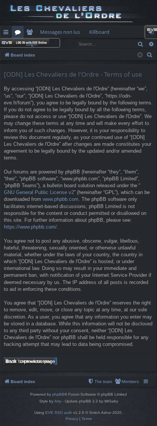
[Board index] (78, 13)
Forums (19, 33)
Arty (57, 401)
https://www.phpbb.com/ (30, 227)
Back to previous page (30, 361)
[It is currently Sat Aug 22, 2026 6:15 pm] (140, 55)
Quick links (7, 33)
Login (31, 44)
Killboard (99, 31)
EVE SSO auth (58, 412)
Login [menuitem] (152, 33)
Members (31, 33)
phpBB (58, 394)
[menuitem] (149, 55)
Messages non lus (60, 31)
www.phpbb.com (60, 199)
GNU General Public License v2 (39, 192)
